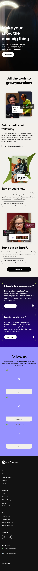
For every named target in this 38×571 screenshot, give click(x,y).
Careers (4, 480)
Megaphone (6, 519)
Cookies (4, 503)
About (4, 474)
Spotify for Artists (7, 522)
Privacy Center (7, 497)
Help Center (6, 516)
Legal (4, 494)
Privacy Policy (6, 500)
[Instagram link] (10, 537)
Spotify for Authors (8, 525)
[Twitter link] (4, 537)
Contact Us (5, 483)
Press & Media (6, 477)
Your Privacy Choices (7, 506)
